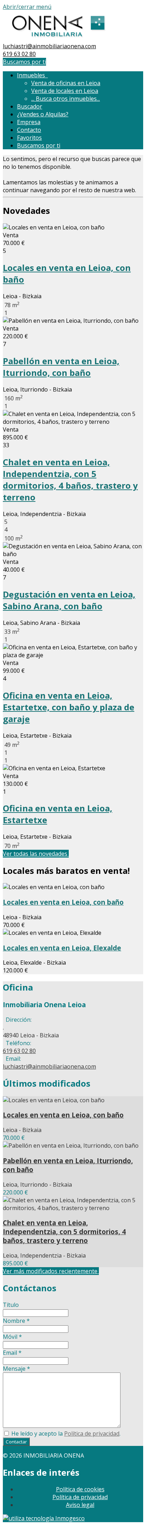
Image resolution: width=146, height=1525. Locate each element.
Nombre (16, 1321)
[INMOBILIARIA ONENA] (58, 38)
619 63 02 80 (19, 54)
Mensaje (16, 1368)
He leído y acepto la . (65, 1433)
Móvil (12, 1337)
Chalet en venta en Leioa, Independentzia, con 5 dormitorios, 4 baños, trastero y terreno (70, 479)
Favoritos (29, 138)
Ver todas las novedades (36, 854)
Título (11, 1305)
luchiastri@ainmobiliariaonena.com (49, 46)
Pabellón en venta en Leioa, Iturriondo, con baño (61, 366)
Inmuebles (32, 75)
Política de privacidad (91, 1433)
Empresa (28, 122)
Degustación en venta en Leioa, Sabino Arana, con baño (69, 600)
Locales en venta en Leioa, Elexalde (62, 947)
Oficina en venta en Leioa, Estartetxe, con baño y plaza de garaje (68, 707)
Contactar (16, 1441)
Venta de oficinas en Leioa (65, 83)
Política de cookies (80, 1489)
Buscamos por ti (24, 62)
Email (12, 1353)
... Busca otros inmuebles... (65, 98)
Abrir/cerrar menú (27, 7)
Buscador (29, 106)
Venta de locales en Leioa (64, 91)
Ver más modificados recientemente (51, 1271)
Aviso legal (80, 1505)
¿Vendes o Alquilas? (42, 114)
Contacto (29, 130)
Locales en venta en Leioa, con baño (63, 902)
